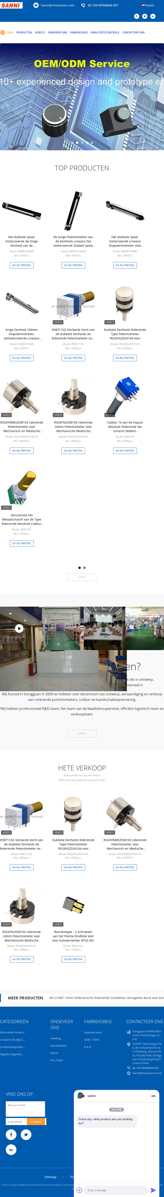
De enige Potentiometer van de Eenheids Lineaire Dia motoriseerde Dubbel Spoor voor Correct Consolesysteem (73, 243)
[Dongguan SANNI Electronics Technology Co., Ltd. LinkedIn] (153, 16)
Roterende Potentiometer (16, 1032)
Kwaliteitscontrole (105, 32)
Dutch (150, 5)
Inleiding (55, 1038)
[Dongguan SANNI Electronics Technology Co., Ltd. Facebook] (137, 16)
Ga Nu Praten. (21, 265)
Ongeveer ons (57, 32)
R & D (87, 1047)
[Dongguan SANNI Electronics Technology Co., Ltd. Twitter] (145, 16)
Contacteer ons (133, 32)
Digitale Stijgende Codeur (16, 1054)
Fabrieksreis (79, 32)
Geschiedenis (58, 1046)
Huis (10, 32)
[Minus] (153, 1095)
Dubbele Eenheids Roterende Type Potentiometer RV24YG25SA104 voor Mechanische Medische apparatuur (125, 338)
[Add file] (79, 1190)
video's (40, 32)
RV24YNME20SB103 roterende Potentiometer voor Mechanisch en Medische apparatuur (21, 428)
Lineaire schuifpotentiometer (18, 1040)
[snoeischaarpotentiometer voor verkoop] (82, 96)
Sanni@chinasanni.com (57, 5)
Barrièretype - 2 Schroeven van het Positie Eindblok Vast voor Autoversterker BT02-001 (73, 936)
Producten (24, 32)
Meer (82, 577)
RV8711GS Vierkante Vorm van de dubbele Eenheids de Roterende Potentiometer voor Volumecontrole (73, 336)
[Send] (153, 1190)
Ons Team (56, 1060)
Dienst (54, 1053)
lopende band (93, 1032)
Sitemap (50, 1176)
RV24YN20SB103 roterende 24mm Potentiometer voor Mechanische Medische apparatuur (73, 428)
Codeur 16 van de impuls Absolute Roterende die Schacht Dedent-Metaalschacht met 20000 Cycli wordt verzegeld (125, 431)
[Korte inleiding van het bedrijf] (19, 628)
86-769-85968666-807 (103, 5)
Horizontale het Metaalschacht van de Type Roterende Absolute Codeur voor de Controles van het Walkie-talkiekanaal (21, 523)
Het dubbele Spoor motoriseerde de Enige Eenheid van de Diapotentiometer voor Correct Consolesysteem (21, 245)
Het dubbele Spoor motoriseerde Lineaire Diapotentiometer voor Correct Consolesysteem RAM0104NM (125, 245)
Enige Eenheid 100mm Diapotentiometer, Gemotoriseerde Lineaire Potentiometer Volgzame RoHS (21, 336)
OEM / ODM (91, 1040)
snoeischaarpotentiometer (17, 1047)
